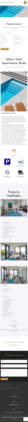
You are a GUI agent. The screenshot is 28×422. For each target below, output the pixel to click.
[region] (14, 11)
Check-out (16, 36)
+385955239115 (14, 396)
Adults (2, 42)
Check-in (3, 36)
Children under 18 (17, 42)
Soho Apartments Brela (7, 2)
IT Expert (14, 419)
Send (4, 379)
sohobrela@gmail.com (14, 404)
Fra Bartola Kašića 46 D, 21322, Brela (14, 412)
